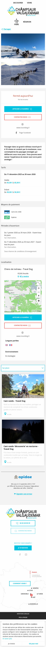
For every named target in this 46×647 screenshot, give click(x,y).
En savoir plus (7, 639)
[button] (36, 14)
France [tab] (34, 572)
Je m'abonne (23, 548)
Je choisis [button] (11, 644)
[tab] (20, 368)
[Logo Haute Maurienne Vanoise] (23, 513)
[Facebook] (20, 554)
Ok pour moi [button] (33, 644)
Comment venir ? (20, 583)
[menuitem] (18, 3)
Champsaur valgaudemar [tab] (37, 576)
